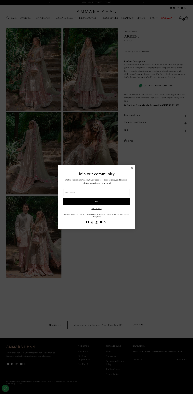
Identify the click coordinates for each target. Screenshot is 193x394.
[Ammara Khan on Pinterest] (92, 222)
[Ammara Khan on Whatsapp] (105, 222)
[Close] (132, 168)
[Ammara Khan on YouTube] (101, 222)
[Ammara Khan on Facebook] (87, 222)
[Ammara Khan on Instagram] (96, 222)
